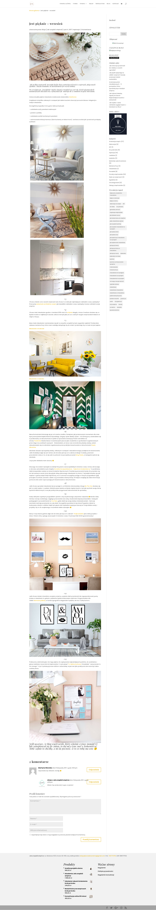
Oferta (82, 3)
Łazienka (112, 158)
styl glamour (118, 301)
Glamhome (72, 97)
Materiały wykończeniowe (117, 161)
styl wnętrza (113, 304)
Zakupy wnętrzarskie (116, 185)
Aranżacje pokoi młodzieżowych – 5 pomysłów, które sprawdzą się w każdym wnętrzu (117, 86)
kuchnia (112, 259)
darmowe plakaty (40, 600)
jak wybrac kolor (114, 232)
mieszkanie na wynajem (116, 275)
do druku (112, 206)
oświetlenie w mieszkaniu (117, 293)
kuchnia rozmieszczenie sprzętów (116, 263)
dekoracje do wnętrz (115, 204)
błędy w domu (114, 201)
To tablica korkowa (74, 664)
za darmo (112, 307)
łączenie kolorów (114, 310)
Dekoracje (112, 144)
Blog (108, 3)
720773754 (112, 856)
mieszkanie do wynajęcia (117, 273)
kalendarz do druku (115, 256)
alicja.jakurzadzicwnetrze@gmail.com (92, 856)
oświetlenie (113, 287)
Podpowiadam (79, 514)
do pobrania (119, 206)
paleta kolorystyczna (116, 295)
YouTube (54, 501)
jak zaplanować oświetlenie (117, 242)
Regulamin (102, 868)
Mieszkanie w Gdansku (36, 379)
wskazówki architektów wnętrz (46, 304)
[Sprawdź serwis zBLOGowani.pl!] (118, 43)
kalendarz (123, 253)
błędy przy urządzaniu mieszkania (116, 194)
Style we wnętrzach (115, 177)
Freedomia (37, 441)
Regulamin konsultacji (106, 875)
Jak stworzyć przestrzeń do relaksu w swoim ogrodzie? (117, 68)
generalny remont (115, 209)
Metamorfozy (113, 166)
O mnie (75, 3)
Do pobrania (113, 150)
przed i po (123, 298)
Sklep (91, 3)
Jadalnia (112, 155)
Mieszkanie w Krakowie (36, 329)
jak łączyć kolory (114, 245)
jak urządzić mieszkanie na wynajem (117, 228)
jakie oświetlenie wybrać (116, 221)
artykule (70, 312)
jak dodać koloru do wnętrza (117, 218)
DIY (110, 147)
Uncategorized (114, 182)
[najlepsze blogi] (115, 50)
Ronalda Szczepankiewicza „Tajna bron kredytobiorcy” (72, 469)
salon (111, 301)
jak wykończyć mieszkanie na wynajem (117, 239)
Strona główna (65, 3)
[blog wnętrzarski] (57, 153)
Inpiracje (76, 30)
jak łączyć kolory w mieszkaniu (115, 249)
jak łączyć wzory (114, 253)
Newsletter (100, 3)
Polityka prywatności (105, 871)
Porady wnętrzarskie (116, 174)
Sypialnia (112, 180)
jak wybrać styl (114, 234)
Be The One (88, 486)
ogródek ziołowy (114, 284)
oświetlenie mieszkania (116, 290)
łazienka (119, 307)
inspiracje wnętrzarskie (116, 212)
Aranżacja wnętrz (115, 141)
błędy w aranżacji (114, 198)
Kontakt (116, 3)
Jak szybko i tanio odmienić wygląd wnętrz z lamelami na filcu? (117, 105)
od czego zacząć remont (117, 281)
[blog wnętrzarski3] (57, 267)
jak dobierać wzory (115, 215)
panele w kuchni (114, 298)
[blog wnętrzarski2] (57, 210)
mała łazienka (114, 267)
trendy (120, 304)
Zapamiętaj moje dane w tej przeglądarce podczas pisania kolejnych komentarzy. (58, 835)
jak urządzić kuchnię (115, 224)
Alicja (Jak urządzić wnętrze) (52, 30)
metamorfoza (114, 270)
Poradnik (112, 171)
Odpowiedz (94, 769)
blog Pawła (79, 455)
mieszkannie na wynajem (117, 278)
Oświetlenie (113, 169)
